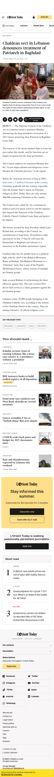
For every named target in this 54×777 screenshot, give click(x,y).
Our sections (8, 645)
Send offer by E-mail (27, 519)
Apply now (27, 546)
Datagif (12, 766)
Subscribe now (27, 511)
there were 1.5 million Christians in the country (25, 182)
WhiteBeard (19, 768)
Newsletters (8, 651)
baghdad (8, 326)
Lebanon (24, 25)
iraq (31, 326)
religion (42, 326)
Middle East (38, 25)
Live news (9, 26)
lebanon (21, 326)
